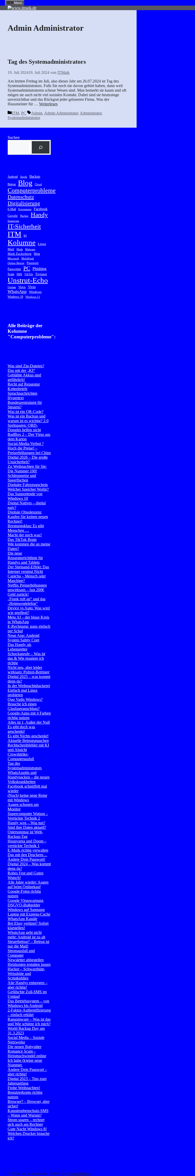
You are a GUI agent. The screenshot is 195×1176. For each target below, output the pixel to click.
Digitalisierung (24, 203)
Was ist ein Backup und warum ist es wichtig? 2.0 (28, 418)
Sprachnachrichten (22, 393)
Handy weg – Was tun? (26, 823)
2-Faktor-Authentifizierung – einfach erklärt (29, 1012)
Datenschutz (21, 197)
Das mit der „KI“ (21, 370)
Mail (11, 249)
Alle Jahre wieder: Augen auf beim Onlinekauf (28, 884)
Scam (11, 274)
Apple (23, 176)
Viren (22, 287)
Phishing (39, 269)
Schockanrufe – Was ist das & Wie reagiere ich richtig (26, 658)
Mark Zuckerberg (19, 254)
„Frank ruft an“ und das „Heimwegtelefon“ (26, 601)
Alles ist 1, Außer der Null (29, 722)
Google (13, 216)
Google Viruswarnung (25, 900)
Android (13, 176)
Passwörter (14, 269)
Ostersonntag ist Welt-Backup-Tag (25, 834)
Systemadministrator (24, 117)
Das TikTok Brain (22, 539)
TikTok (28, 274)
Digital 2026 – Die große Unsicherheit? (28, 459)
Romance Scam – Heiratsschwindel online (27, 1053)
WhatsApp (17, 291)
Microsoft (13, 258)
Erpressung (24, 209)
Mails (20, 249)
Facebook (40, 209)
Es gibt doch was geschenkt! (21, 729)
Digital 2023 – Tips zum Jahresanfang (27, 1080)
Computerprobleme (32, 190)
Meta (37, 254)
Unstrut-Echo (28, 280)
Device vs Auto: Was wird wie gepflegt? (29, 610)
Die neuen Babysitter (24, 1047)
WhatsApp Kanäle (22, 919)
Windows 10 (15, 297)
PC (23, 113)
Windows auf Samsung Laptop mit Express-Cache (29, 911)
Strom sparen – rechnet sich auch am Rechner (26, 1122)
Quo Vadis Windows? (25, 699)
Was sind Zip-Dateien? (26, 366)
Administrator (91, 113)
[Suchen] (41, 147)
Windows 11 (32, 296)
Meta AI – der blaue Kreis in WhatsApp (28, 619)
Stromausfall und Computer (21, 953)
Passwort (33, 263)
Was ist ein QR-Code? (25, 411)
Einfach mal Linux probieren (23, 692)
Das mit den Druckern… (27, 855)
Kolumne (22, 242)
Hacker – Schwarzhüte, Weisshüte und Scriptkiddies (26, 973)
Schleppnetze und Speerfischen (22, 477)
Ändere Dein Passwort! (26, 859)
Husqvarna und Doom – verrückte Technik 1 (27, 843)
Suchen (14, 137)
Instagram (13, 221)
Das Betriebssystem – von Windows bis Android (28, 1003)
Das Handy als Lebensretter (19, 646)
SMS (19, 274)
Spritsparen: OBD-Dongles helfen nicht (24, 427)
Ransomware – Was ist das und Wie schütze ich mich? (29, 1021)
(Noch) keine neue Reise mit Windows (27, 797)
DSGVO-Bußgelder (24, 905)
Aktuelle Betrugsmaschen (28, 740)
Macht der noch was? (25, 535)
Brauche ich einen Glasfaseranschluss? (24, 706)
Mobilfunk (27, 258)
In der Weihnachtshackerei (29, 686)
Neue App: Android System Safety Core (23, 637)
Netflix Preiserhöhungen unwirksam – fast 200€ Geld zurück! (27, 590)
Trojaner (41, 274)
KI (25, 235)
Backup (34, 176)
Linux (42, 244)
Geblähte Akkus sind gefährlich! (24, 377)
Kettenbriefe (17, 389)
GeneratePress (78, 1173)
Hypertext (16, 398)
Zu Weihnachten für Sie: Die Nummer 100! (27, 468)
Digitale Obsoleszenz (25, 512)
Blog (25, 183)
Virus (32, 287)
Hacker (24, 215)
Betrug (12, 184)
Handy (39, 214)
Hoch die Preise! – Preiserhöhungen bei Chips (29, 450)
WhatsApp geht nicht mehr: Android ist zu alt (26, 934)
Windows (35, 292)
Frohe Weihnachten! (24, 1088)
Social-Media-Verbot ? (26, 443)
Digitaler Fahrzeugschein (28, 485)
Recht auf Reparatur (24, 384)
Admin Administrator (61, 113)
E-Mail (12, 209)
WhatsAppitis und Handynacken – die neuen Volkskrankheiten (29, 777)
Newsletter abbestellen (26, 960)
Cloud (38, 184)
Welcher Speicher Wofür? (28, 489)
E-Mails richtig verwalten (28, 850)
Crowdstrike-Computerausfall (21, 756)
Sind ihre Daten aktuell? (27, 827)
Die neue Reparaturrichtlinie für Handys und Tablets (25, 558)
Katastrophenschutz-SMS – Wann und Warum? (28, 1112)
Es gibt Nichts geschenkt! (28, 736)
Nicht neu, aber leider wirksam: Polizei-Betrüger (29, 669)
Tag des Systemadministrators (47, 61)
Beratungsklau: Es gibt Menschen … (26, 528)
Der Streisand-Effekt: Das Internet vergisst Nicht (28, 569)
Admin (36, 113)
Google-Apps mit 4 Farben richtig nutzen (29, 715)
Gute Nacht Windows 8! (27, 1129)
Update (12, 287)
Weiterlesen (48, 104)
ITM (15, 113)
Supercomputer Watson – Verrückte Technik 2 (28, 815)
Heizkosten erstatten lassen (29, 964)
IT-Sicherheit (24, 226)
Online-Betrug (16, 263)
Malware (30, 249)
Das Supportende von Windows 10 (25, 496)
